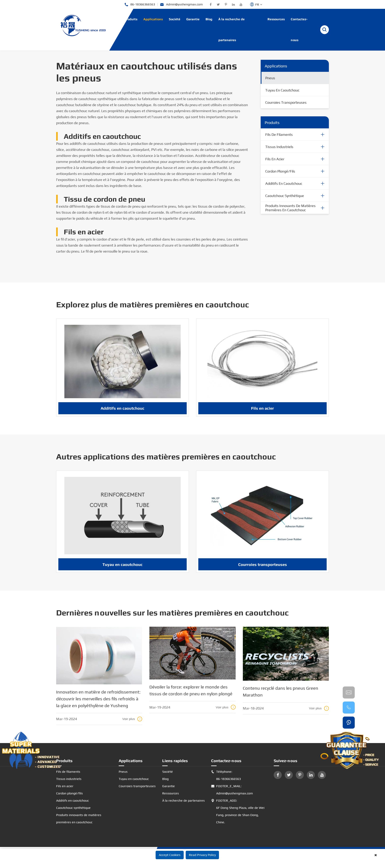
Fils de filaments (279, 134)
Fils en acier (274, 159)
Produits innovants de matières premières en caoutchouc (290, 208)
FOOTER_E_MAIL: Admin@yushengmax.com (232, 789)
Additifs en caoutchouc (283, 183)
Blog (209, 19)
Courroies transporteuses (286, 102)
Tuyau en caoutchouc (282, 90)
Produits (130, 19)
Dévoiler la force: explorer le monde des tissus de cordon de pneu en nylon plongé (190, 690)
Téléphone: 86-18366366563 (226, 775)
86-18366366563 (139, 4)
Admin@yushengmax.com (181, 4)
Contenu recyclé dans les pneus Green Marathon (280, 691)
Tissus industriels (279, 147)
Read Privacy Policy (202, 855)
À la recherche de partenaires (231, 29)
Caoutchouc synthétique (284, 196)
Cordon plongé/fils (280, 171)
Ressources (276, 19)
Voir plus (131, 719)
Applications (153, 19)
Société (174, 19)
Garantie (193, 19)
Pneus (270, 78)
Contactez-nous (299, 29)
